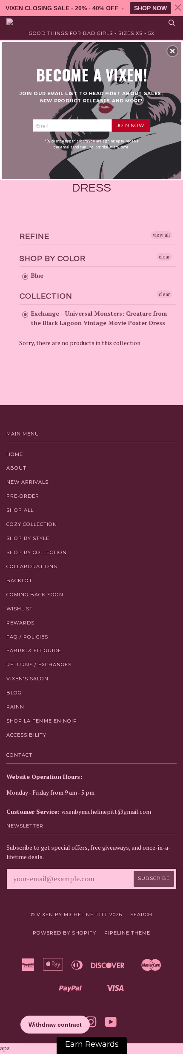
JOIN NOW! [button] (131, 125)
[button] (172, 51)
